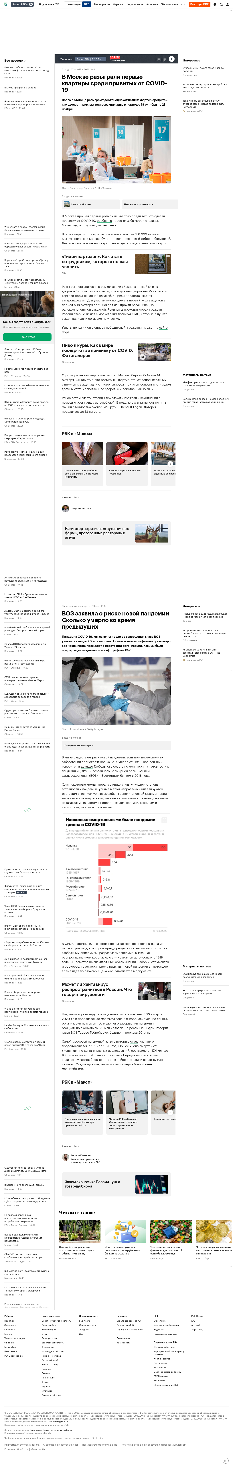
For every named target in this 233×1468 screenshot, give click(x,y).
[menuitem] (49, 4)
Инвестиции (157, 1292)
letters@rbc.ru (60, 1455)
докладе (87, 766)
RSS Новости (123, 1376)
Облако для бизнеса (164, 1380)
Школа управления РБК (166, 1418)
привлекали (114, 397)
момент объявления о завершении (112, 1057)
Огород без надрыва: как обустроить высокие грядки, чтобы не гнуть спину (77, 1284)
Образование (190, 74)
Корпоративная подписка (129, 1363)
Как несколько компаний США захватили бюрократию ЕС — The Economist (201, 652)
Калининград (48, 1380)
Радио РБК (19, 4)
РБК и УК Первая (12, 375)
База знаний (10, 1277)
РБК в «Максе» (77, 433)
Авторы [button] (66, 497)
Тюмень (46, 1407)
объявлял (103, 374)
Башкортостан (49, 1372)
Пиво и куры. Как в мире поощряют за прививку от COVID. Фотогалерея (97, 350)
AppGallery (197, 1363)
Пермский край (50, 1394)
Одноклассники (87, 1359)
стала (134, 1075)
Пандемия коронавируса (76, 605)
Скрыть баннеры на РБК (128, 1354)
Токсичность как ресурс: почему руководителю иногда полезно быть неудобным (203, 103)
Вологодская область (53, 1376)
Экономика (10, 458)
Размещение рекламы (165, 1367)
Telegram (84, 1363)
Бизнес (8, 286)
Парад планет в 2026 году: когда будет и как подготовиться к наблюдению (205, 615)
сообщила (104, 220)
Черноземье (48, 1411)
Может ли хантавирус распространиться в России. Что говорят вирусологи (97, 1023)
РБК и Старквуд (12, 667)
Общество (9, 250)
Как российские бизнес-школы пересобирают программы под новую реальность (204, 633)
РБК (64, 273)
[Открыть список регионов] (215, 4)
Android (195, 1359)
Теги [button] (76, 497)
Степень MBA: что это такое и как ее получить (203, 69)
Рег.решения (160, 1397)
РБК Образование (13, 1389)
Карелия (46, 1420)
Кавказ (45, 1415)
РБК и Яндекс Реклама (15, 1225)
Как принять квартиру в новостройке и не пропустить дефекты (205, 85)
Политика (9, 77)
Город (65, 69)
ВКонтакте (84, 1354)
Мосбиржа (36, 1463)
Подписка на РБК (125, 1359)
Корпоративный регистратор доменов (169, 1387)
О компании (160, 1354)
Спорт (7, 634)
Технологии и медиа (14, 1261)
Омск (44, 1367)
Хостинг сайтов (162, 1392)
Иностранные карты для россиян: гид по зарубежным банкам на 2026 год (122, 1284)
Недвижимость (67, 1292)
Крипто (8, 1327)
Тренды (187, 620)
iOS (193, 1354)
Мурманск (47, 1424)
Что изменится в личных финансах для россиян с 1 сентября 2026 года (166, 1284)
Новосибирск (49, 1363)
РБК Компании (11, 1048)
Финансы (9, 1376)
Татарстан (47, 1402)
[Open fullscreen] (164, 820)
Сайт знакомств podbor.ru (167, 1405)
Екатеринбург (49, 1359)
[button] (215, 4)
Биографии (10, 1380)
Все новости (13, 60)
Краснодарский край (53, 1385)
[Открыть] (27, 4)
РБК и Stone (10, 700)
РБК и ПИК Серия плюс (16, 442)
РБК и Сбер (202, 1292)
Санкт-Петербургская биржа (58, 1463)
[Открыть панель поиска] (221, 4)
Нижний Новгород (51, 1389)
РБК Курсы (159, 1414)
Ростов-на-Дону (50, 1398)
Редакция (158, 1363)
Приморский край (51, 1429)
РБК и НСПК (10, 108)
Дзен (81, 1367)
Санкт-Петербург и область (56, 1354)
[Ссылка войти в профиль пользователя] (227, 4)
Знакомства (160, 1401)
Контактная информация (166, 1359)
